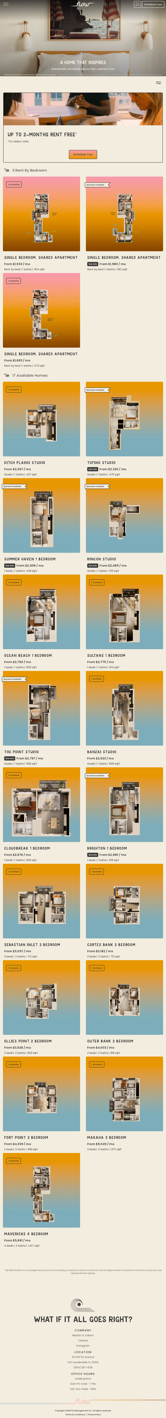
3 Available (13, 775)
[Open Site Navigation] (5, 4)
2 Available (13, 389)
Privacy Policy (94, 1415)
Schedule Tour (153, 4)
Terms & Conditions (75, 1415)
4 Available (14, 184)
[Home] (83, 4)
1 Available (13, 280)
